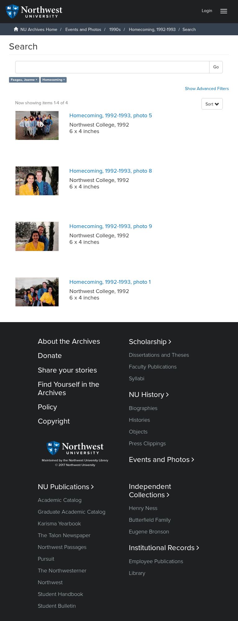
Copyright (54, 421)
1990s (115, 29)
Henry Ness (143, 508)
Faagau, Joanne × (24, 80)
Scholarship (150, 341)
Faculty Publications (153, 366)
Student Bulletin (57, 605)
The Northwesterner (62, 570)
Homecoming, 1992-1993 (152, 29)
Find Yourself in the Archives (68, 388)
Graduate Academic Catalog (71, 511)
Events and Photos (83, 29)
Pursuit (46, 558)
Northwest (50, 582)
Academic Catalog (60, 500)
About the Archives (69, 341)
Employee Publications (156, 561)
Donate (50, 355)
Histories (139, 419)
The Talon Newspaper (64, 535)
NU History (149, 394)
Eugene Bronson (149, 531)
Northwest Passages (62, 547)
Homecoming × (53, 80)
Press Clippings (147, 443)
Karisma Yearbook (59, 523)
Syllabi (136, 378)
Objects (138, 431)
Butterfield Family (150, 519)
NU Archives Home (38, 29)
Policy (47, 407)
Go (216, 67)
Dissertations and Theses (159, 354)
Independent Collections (150, 490)
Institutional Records (164, 547)
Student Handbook (60, 594)
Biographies (143, 408)
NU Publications (66, 486)
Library (137, 573)
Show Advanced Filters (207, 88)
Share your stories (67, 370)
